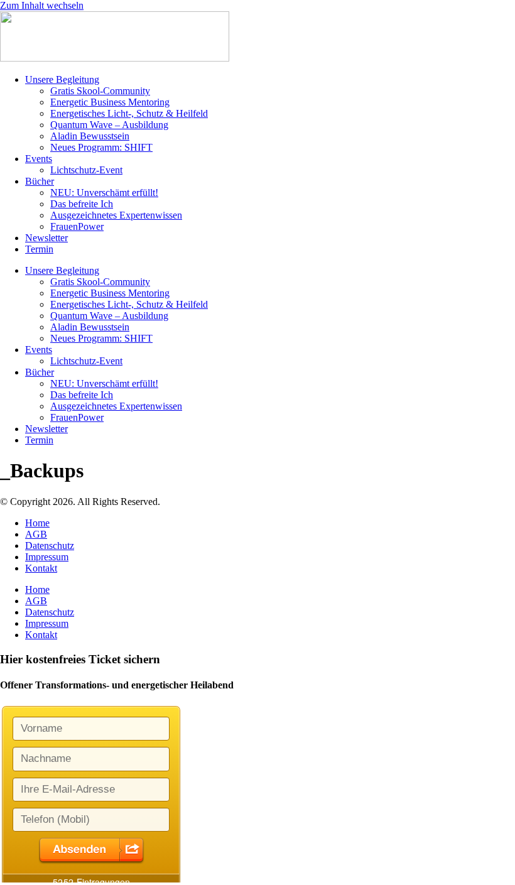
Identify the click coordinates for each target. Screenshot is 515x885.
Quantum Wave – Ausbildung (109, 124)
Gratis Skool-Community (100, 90)
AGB (36, 534)
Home (37, 523)
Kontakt (41, 568)
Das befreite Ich (81, 203)
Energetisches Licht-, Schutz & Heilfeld (129, 113)
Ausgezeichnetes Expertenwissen (116, 215)
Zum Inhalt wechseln (42, 5)
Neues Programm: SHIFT (101, 147)
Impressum (46, 556)
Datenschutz (49, 545)
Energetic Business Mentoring (110, 102)
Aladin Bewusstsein (89, 136)
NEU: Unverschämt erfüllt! (104, 192)
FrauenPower (77, 226)
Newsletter (46, 237)
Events (38, 158)
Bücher (39, 181)
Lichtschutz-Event (86, 170)
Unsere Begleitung (62, 79)
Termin (39, 249)
